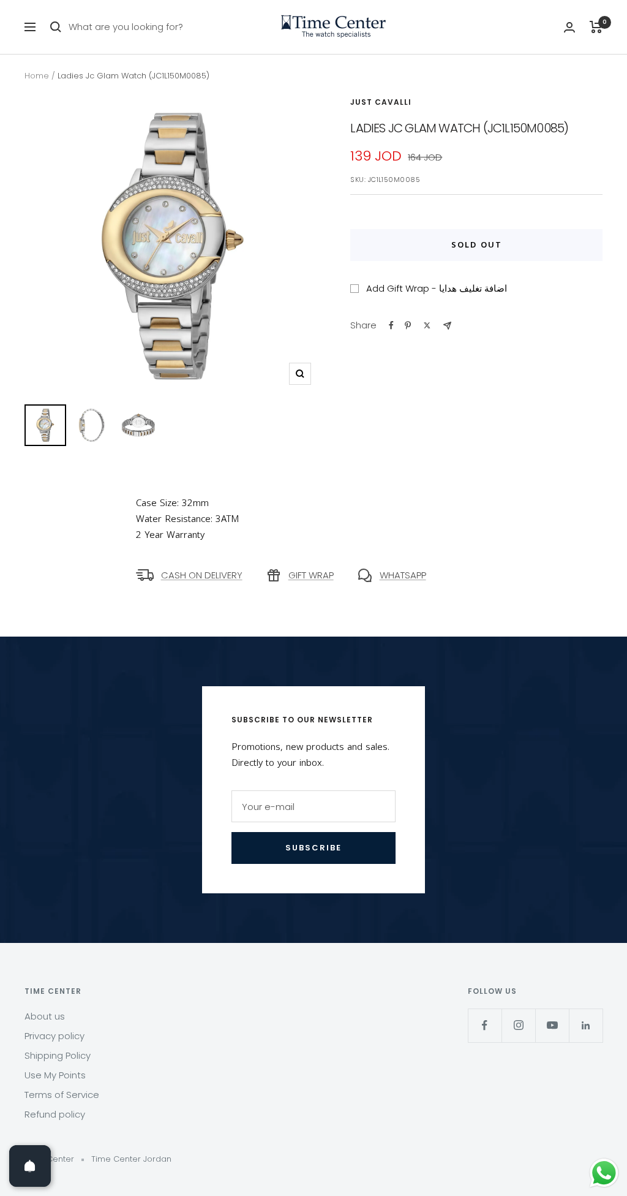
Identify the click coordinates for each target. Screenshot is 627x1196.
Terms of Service (61, 1094)
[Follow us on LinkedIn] (586, 1025)
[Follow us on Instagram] (518, 1025)
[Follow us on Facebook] (484, 1025)
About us (44, 1016)
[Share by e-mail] (447, 326)
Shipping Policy (57, 1055)
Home (36, 75)
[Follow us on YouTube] (552, 1025)
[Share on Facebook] (391, 325)
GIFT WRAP (311, 575)
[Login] (569, 27)
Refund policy (54, 1114)
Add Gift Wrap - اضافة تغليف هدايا (436, 288)
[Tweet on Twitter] (427, 325)
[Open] (30, 1166)
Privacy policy (54, 1035)
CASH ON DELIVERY (201, 575)
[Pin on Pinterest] (408, 325)
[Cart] (596, 27)
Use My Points (55, 1075)
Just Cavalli (380, 102)
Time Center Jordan (131, 1159)
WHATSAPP (403, 575)
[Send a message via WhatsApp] (604, 1173)
